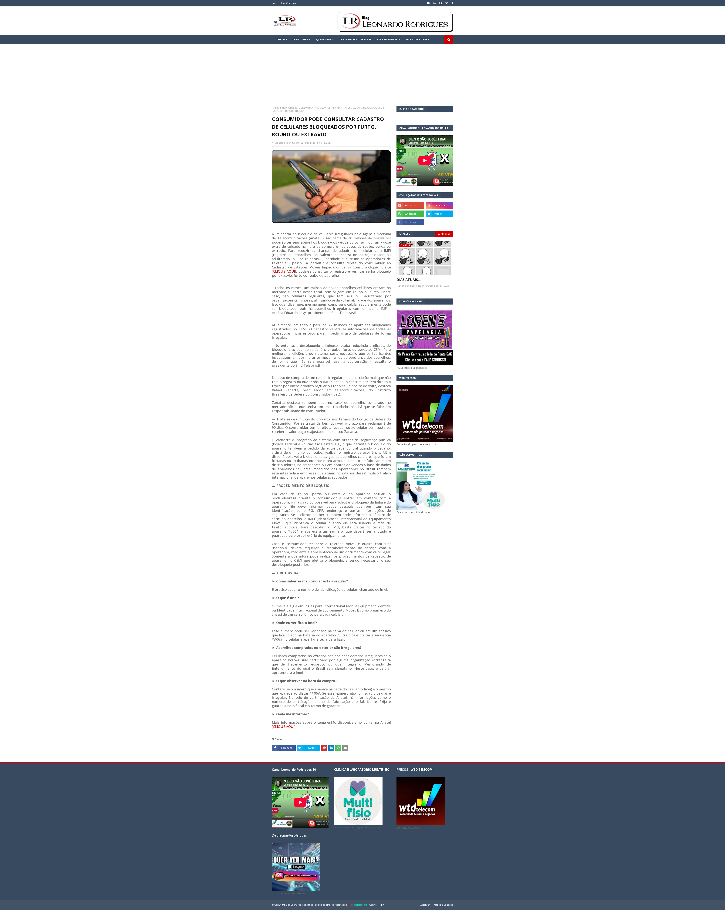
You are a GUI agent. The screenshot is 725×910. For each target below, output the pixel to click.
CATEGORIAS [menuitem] (300, 39)
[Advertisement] (362, 72)
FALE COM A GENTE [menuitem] (417, 39)
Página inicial (279, 107)
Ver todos (443, 234)
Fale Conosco (288, 3)
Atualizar (425, 904)
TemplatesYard (359, 904)
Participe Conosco (443, 904)
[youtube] (428, 3)
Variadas (292, 107)
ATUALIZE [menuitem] (281, 39)
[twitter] (446, 3)
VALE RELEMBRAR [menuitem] (387, 39)
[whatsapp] (434, 3)
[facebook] (452, 3)
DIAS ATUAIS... (408, 279)
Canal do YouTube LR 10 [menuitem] (355, 39)
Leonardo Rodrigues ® (287, 142)
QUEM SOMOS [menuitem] (325, 39)
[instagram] (440, 3)
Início (275, 3)
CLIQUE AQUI (284, 271)
